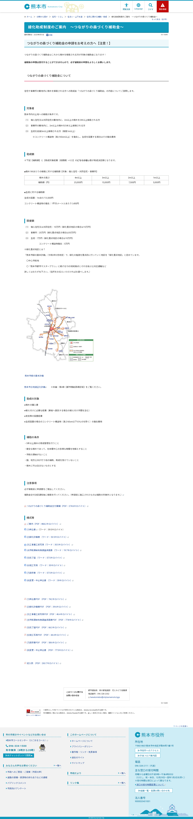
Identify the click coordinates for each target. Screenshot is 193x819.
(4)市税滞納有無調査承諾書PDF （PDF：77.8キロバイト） (54, 620)
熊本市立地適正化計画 (34, 387)
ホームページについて (82, 741)
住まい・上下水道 (75, 17)
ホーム (29, 17)
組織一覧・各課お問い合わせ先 (155, 791)
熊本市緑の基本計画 (34, 376)
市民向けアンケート (16, 788)
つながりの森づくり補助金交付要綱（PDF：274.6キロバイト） (56, 506)
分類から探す (42, 17)
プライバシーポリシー (82, 746)
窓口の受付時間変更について (150, 784)
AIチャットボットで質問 (19, 755)
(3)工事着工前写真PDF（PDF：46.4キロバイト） (50, 614)
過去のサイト (78, 757)
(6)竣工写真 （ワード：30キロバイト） (45, 565)
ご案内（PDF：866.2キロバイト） (43, 524)
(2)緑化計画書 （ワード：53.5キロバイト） (46, 537)
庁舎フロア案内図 (148, 755)
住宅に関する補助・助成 (97, 17)
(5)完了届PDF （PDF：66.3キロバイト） (45, 627)
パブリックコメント (16, 783)
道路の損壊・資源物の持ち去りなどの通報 (27, 777)
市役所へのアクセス (149, 750)
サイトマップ (78, 763)
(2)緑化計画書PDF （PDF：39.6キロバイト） (47, 607)
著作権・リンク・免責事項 (84, 752)
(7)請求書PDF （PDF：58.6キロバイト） (45, 642)
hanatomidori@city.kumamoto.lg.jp (105, 697)
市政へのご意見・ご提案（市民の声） (25, 772)
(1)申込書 (31, 529)
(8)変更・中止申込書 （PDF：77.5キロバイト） (49, 650)
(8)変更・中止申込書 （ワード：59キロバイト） (49, 580)
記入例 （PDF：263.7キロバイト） (43, 663)
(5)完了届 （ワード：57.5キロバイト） (44, 558)
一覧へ (58, 765)
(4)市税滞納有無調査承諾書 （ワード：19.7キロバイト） (53, 550)
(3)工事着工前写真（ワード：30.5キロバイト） (49, 544)
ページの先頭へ (181, 726)
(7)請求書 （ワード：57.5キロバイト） (44, 573)
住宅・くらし (57, 17)
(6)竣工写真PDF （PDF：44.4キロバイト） (46, 635)
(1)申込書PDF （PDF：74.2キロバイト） (45, 599)
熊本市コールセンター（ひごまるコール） (27, 740)
